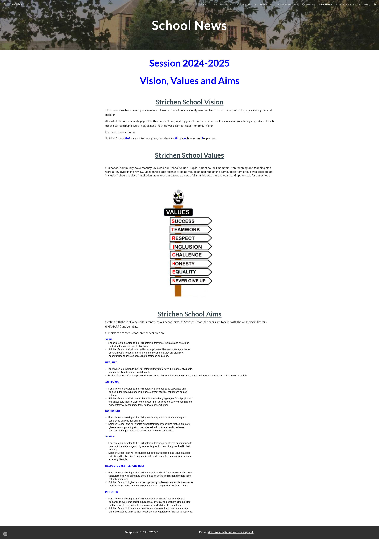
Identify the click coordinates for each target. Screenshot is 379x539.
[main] (189, 25)
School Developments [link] (287, 4)
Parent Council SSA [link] (345, 4)
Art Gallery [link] (364, 4)
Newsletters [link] (308, 4)
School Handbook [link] (263, 4)
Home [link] (203, 4)
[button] (375, 4)
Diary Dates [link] (241, 4)
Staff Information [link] (222, 4)
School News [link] (325, 4)
